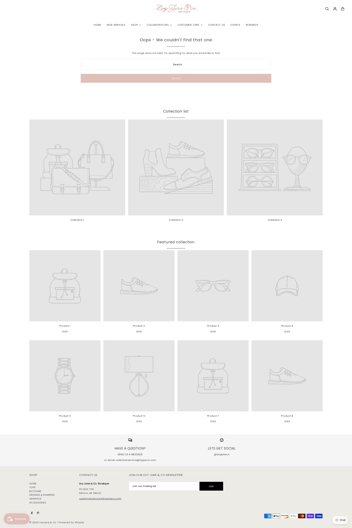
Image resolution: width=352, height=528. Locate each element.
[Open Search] (327, 8)
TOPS (32, 487)
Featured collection (176, 242)
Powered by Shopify (71, 522)
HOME (32, 483)
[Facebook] (32, 513)
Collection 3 (275, 220)
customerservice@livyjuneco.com (100, 498)
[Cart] (342, 8)
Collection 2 (176, 220)
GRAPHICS (35, 498)
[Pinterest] (38, 513)
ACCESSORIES (37, 502)
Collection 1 (77, 220)
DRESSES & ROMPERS (42, 495)
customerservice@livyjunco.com (135, 460)
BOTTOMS (35, 491)
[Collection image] (77, 167)
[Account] (335, 8)
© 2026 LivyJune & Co (42, 522)
